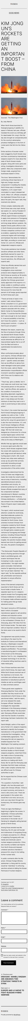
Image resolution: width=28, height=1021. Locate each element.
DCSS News (14, 13)
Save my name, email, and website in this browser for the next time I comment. (15, 956)
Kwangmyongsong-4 (17, 888)
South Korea (11, 890)
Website (3, 946)
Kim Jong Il (9, 888)
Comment (4, 910)
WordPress (17, 1014)
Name (3, 928)
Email (3, 937)
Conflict (12, 886)
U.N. (17, 890)
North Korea (4, 890)
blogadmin (6, 884)
